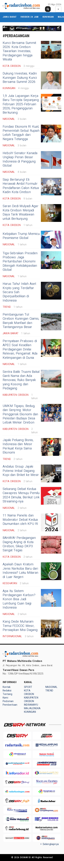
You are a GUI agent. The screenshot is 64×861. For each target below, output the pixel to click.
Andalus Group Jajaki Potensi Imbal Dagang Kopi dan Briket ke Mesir (21, 470)
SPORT (28, 687)
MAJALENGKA (32, 708)
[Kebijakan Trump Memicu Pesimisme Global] (51, 240)
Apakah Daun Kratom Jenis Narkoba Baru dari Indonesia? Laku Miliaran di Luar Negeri (20, 570)
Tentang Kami (7, 696)
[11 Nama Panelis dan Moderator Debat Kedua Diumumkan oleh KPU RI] (51, 522)
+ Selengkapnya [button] (49, 844)
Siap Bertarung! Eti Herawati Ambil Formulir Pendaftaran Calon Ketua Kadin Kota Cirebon (21, 185)
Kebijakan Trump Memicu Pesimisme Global (21, 235)
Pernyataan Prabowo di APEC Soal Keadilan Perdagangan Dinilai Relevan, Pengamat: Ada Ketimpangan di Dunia (20, 349)
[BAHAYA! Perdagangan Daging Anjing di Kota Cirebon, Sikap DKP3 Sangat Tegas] (51, 545)
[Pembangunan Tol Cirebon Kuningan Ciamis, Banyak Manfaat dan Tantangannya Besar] (51, 321)
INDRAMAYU (31, 705)
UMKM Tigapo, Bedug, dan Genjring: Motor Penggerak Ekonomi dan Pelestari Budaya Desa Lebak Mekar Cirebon (20, 414)
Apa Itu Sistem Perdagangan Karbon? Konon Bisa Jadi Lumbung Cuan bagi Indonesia (19, 599)
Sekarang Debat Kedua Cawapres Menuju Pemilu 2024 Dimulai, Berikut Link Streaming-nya (21, 495)
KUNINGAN (48, 16)
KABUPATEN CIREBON (31, 699)
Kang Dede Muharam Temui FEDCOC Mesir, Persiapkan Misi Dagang (20, 625)
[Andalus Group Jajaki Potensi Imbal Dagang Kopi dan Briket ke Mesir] (51, 473)
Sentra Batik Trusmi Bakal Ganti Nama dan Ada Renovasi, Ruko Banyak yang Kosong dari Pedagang (21, 380)
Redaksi (7, 690)
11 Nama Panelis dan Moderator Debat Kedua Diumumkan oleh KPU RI (20, 519)
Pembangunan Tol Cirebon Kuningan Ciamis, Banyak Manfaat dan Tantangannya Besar (21, 320)
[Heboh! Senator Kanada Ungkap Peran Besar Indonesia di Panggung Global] (51, 160)
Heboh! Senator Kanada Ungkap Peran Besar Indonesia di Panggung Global (20, 159)
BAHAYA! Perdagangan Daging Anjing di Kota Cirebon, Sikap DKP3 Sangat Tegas (19, 544)
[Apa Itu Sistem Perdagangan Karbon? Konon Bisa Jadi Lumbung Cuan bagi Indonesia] (51, 598)
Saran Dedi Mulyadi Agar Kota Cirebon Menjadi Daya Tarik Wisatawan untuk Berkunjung (20, 212)
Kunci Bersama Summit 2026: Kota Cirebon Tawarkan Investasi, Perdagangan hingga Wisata (19, 51)
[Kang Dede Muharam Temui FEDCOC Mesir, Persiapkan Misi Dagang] (51, 628)
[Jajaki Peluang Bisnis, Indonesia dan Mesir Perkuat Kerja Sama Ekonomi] (51, 447)
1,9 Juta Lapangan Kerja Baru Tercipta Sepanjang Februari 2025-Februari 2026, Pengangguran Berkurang (21, 104)
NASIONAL (51, 687)
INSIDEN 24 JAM (29, 16)
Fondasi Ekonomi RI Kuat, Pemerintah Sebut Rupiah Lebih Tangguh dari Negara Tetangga (21, 133)
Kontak (6, 687)
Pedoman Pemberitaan (10, 703)
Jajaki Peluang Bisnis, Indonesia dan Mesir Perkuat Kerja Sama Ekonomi (18, 446)
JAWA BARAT (10, 16)
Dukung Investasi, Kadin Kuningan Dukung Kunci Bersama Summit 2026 (20, 77)
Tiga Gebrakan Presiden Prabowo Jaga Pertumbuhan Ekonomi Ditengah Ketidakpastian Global (20, 261)
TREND (49, 690)
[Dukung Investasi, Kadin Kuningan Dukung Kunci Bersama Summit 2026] (51, 80)
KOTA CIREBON (29, 692)
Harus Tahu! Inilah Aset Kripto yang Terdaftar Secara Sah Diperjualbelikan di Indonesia (19, 292)
